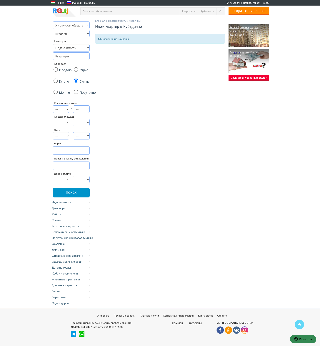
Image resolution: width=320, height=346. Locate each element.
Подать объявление (249, 11)
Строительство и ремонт (67, 255)
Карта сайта (205, 315)
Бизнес (56, 291)
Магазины (89, 2)
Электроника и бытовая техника (71, 238)
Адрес (57, 143)
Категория (60, 41)
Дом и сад (58, 250)
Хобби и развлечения (65, 273)
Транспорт (58, 208)
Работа (56, 214)
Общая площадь (64, 116)
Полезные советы (124, 315)
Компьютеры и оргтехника (68, 232)
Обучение (58, 244)
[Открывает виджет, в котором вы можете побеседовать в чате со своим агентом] (303, 339)
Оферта (222, 315)
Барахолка (59, 297)
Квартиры (135, 20)
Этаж (57, 130)
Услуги (56, 220)
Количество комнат (65, 103)
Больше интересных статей (249, 77)
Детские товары (62, 267)
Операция (60, 63)
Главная (100, 20)
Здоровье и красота (64, 285)
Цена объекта (62, 173)
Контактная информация (178, 315)
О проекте (103, 315)
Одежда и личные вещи (67, 261)
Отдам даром (60, 303)
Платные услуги (149, 315)
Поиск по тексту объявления (71, 158)
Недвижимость (61, 202)
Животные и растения (66, 279)
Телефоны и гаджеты (65, 226)
